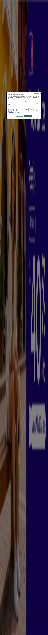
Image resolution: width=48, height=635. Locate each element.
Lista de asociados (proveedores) (13, 112)
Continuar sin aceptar (37, 93)
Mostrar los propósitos (19, 116)
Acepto (28, 116)
